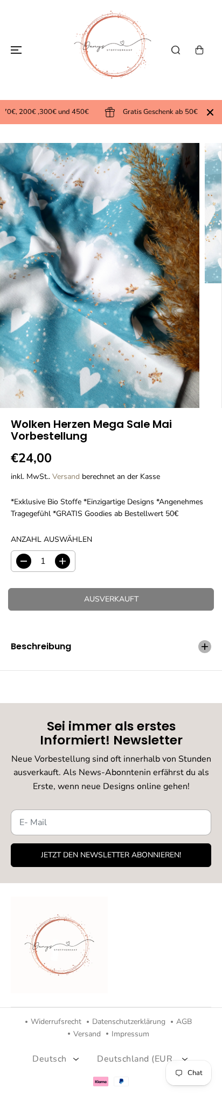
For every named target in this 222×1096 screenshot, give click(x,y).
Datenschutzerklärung (128, 1021)
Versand (66, 476)
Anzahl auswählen (51, 539)
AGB (184, 1021)
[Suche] (176, 50)
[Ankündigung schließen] (210, 112)
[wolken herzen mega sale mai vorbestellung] (99, 275)
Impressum (130, 1034)
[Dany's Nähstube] (111, 50)
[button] (14, 50)
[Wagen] (199, 50)
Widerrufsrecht (56, 1021)
